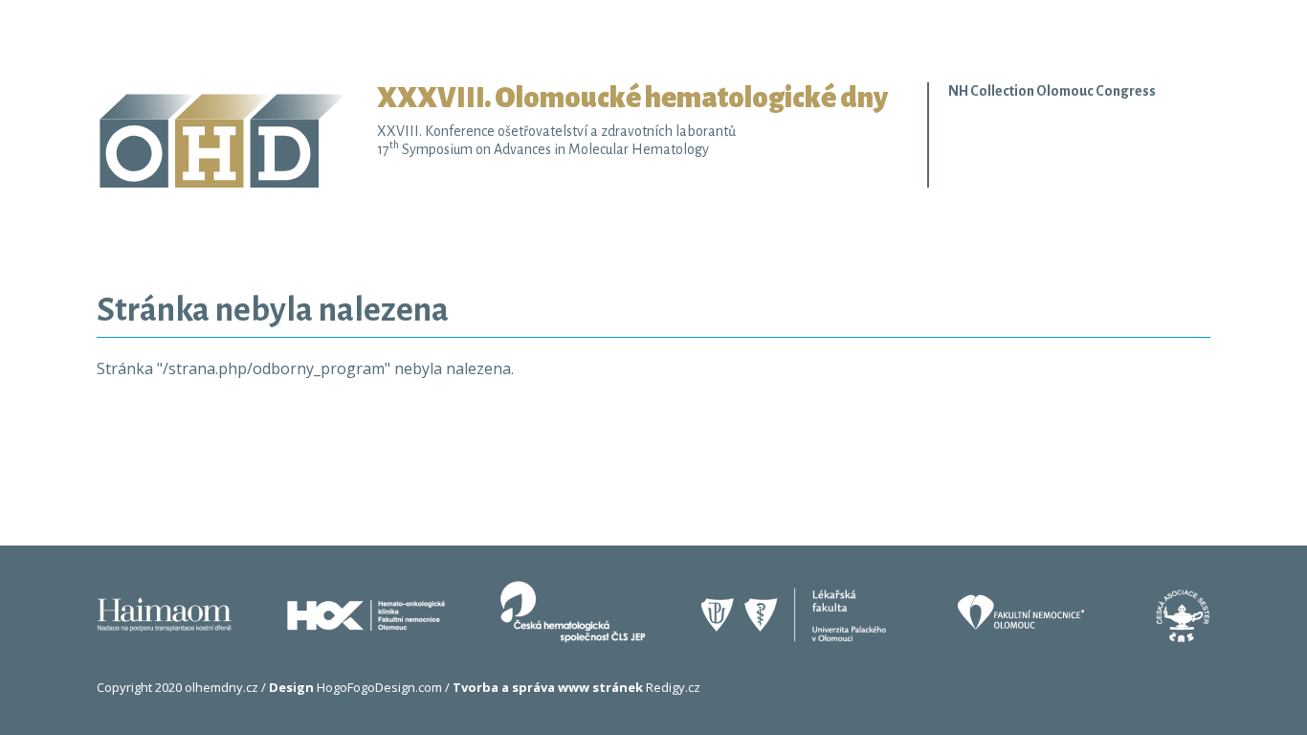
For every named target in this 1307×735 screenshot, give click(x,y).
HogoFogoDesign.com (355, 687)
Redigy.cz (576, 687)
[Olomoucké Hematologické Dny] (237, 134)
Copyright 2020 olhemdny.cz (177, 687)
